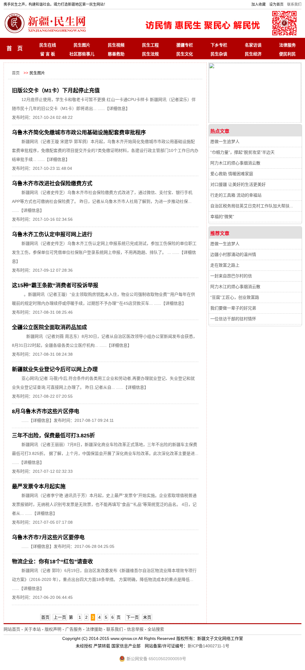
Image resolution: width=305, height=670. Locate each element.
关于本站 (32, 629)
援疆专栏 (184, 45)
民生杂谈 (219, 54)
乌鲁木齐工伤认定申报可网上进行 (52, 234)
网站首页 (12, 629)
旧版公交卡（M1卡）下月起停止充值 (56, 91)
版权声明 (53, 629)
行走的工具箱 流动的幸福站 (236, 195)
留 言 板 (47, 54)
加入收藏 (258, 4)
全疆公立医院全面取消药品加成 (49, 327)
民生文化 (184, 54)
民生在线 (47, 45)
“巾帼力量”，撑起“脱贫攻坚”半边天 (242, 152)
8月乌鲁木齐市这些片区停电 (45, 411)
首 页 (15, 49)
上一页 (60, 617)
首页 (16, 73)
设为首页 (276, 4)
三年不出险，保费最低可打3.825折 (53, 436)
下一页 (132, 617)
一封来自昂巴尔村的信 (231, 275)
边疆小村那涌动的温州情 (233, 254)
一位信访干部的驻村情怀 (233, 318)
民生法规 (150, 54)
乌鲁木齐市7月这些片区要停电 (48, 537)
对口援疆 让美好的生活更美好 (238, 184)
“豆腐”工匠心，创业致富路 (234, 297)
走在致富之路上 (224, 265)
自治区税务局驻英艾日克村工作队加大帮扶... (251, 205)
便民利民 (287, 54)
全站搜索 (155, 629)
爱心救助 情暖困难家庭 (231, 173)
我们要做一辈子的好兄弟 (233, 308)
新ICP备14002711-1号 (208, 645)
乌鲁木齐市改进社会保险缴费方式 (52, 183)
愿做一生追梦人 (224, 141)
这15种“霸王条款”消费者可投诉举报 (55, 285)
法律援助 (94, 629)
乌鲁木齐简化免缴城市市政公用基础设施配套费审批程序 (79, 133)
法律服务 (287, 45)
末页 (147, 617)
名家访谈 (253, 45)
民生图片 (82, 45)
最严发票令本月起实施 (39, 486)
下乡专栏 (219, 45)
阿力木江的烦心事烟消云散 (235, 163)
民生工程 (150, 45)
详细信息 (117, 108)
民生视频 (116, 45)
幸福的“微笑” (222, 216)
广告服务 (73, 629)
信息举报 (135, 629)
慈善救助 (116, 54)
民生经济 (253, 54)
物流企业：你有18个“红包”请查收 (52, 562)
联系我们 (294, 4)
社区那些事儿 (81, 54)
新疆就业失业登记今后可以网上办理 (55, 369)
